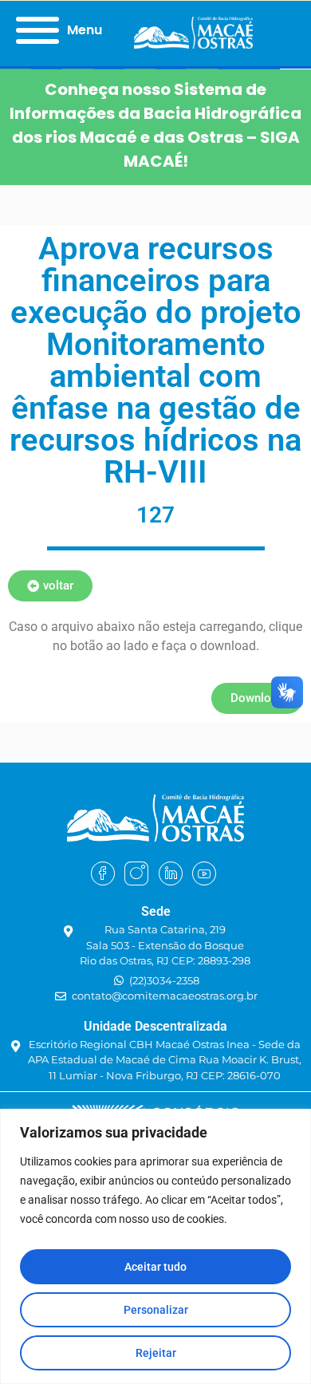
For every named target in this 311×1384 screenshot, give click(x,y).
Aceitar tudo (155, 1266)
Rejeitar (156, 1353)
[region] (155, 1246)
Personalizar (156, 1309)
